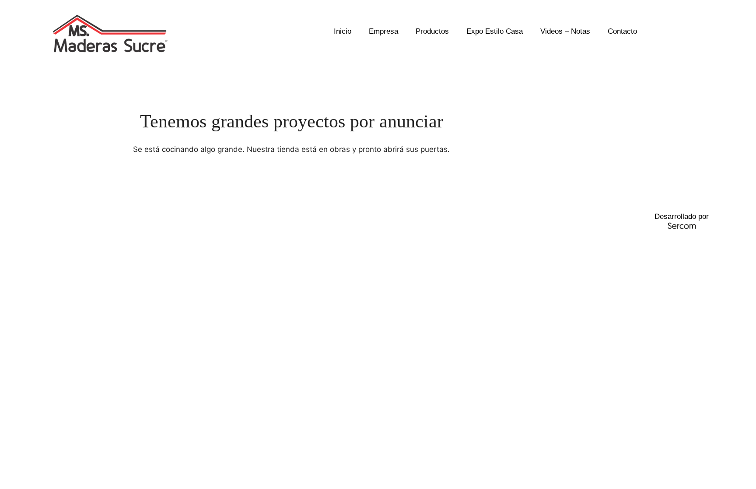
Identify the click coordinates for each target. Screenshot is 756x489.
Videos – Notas (565, 31)
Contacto (622, 31)
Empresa (383, 31)
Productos (432, 31)
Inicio (342, 31)
